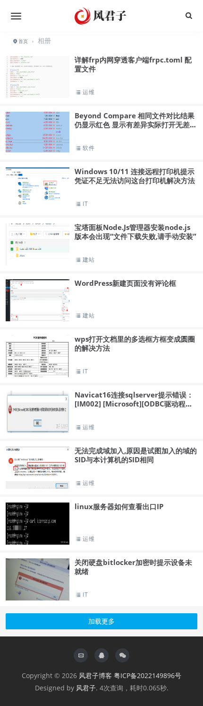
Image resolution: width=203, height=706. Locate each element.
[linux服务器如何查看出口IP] (37, 524)
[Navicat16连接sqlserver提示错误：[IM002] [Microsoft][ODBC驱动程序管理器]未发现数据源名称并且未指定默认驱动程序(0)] (37, 412)
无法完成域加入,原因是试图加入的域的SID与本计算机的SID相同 (136, 455)
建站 (88, 260)
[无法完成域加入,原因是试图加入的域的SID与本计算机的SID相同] (37, 468)
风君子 (86, 687)
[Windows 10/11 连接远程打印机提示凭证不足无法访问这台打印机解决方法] (37, 189)
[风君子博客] (101, 15)
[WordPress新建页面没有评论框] (37, 300)
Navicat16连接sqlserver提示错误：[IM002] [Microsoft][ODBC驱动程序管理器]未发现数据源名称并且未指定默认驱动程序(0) (134, 408)
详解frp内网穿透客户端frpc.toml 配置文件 (133, 64)
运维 (88, 92)
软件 (88, 148)
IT (85, 204)
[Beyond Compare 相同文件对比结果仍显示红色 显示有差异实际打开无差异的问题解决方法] (37, 133)
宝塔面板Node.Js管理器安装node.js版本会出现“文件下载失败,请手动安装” (135, 231)
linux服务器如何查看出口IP (119, 506)
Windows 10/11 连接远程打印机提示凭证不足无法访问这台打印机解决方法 (135, 176)
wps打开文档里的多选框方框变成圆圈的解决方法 (135, 343)
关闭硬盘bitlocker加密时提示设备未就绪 (133, 566)
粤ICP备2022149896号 (147, 675)
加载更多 (101, 621)
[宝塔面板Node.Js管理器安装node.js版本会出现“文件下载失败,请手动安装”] (37, 244)
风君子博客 (95, 675)
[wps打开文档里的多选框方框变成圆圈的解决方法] (37, 356)
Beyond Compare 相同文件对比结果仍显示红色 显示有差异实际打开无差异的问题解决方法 (136, 125)
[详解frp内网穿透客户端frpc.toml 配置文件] (37, 91)
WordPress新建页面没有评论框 (125, 283)
